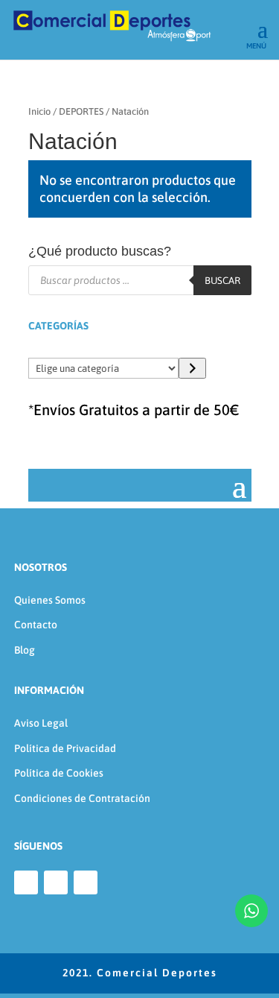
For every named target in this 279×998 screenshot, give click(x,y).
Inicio (39, 111)
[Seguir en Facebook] (26, 882)
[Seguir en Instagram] (56, 882)
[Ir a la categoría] (192, 368)
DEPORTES (81, 111)
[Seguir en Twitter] (85, 882)
